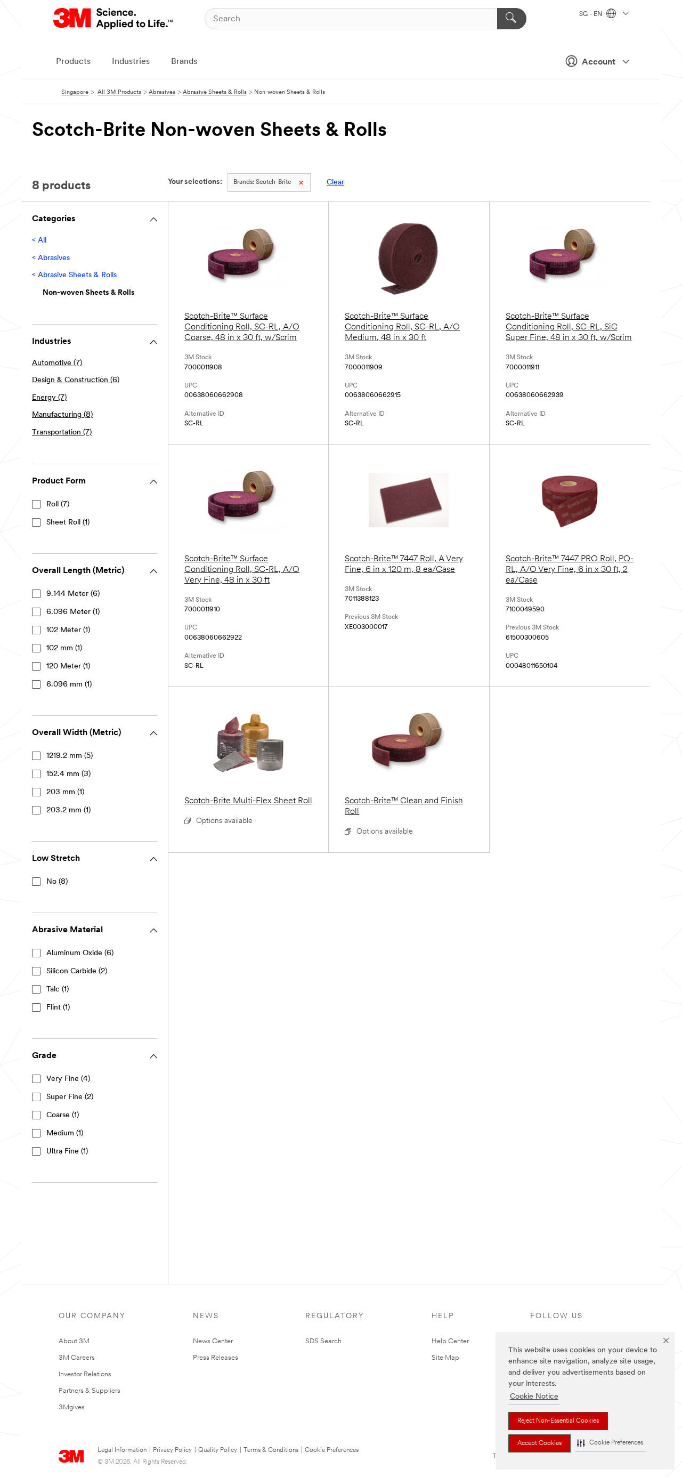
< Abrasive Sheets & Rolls (74, 275)
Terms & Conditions (270, 1450)
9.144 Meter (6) (73, 594)
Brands (184, 62)
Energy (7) (49, 398)
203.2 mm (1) (68, 810)
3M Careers (77, 1357)
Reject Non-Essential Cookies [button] (558, 1421)
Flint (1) (58, 1008)
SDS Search (323, 1341)
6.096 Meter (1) (73, 612)
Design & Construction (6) (75, 380)
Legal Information (122, 1450)
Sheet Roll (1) (68, 523)
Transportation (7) (62, 433)
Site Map (445, 1357)
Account (599, 62)
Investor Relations (85, 1374)
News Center (213, 1341)
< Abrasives (51, 258)
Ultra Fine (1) (67, 1152)
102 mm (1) (64, 648)
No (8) (57, 882)
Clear (335, 183)
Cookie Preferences (332, 1450)
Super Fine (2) (69, 1097)
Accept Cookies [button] (539, 1443)
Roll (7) (57, 505)
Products (73, 62)
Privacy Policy (172, 1450)
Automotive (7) (57, 363)
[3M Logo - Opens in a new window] (113, 18)
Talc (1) (57, 990)
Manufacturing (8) (62, 415)
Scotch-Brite (262, 182)
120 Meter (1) (68, 667)
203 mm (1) (65, 792)
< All (39, 241)
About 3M (74, 1341)
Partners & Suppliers (89, 1390)
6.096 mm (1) (69, 685)
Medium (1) (64, 1133)
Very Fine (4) (68, 1079)
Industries (131, 62)
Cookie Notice (534, 1397)
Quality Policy (217, 1450)
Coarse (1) (62, 1115)
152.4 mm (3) (68, 774)
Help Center (450, 1341)
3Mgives (72, 1407)
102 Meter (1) (68, 630)
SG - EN (591, 14)
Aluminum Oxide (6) (79, 953)
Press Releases (215, 1357)
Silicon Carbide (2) (76, 971)
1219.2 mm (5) (69, 756)
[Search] (511, 18)
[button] (610, 1443)
